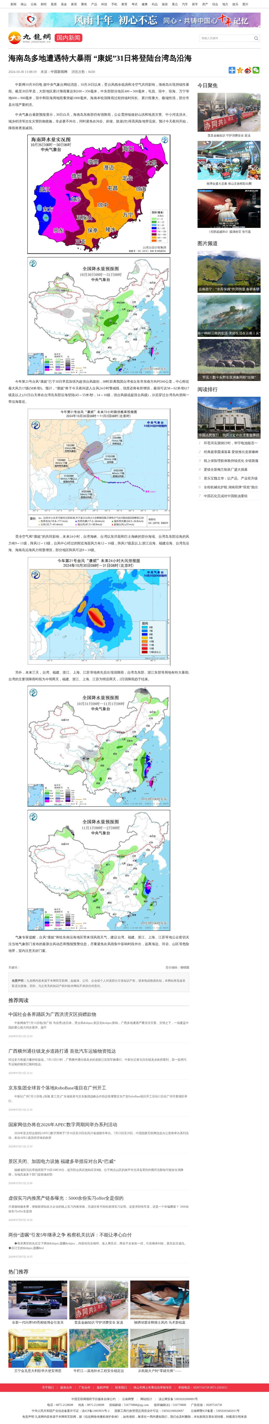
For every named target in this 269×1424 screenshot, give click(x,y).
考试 (134, 4)
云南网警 (128, 1399)
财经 (44, 4)
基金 (64, 4)
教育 (124, 4)
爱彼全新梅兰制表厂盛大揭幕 (226, 469)
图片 (245, 4)
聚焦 (84, 4)
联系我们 (121, 1387)
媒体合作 (66, 1387)
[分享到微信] (256, 70)
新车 (195, 4)
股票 (54, 4)
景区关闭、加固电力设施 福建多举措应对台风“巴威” (62, 1161)
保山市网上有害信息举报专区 (152, 1387)
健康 (145, 4)
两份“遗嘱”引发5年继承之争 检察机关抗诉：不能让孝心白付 (70, 1234)
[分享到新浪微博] (248, 70)
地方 (225, 4)
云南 (34, 4)
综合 (215, 4)
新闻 (13, 4)
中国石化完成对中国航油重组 (226, 496)
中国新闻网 (59, 72)
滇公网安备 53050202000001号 (178, 1399)
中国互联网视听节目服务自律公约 (93, 1399)
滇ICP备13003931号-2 (96, 1410)
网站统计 (146, 1399)
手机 (114, 4)
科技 (104, 4)
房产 (205, 4)
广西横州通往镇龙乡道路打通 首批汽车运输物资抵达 (62, 1051)
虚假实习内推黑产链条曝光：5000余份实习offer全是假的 (66, 1198)
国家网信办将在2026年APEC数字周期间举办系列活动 (62, 1124)
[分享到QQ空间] (240, 70)
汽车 (185, 4)
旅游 (165, 4)
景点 (175, 4)
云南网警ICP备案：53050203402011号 (215, 1410)
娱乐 (235, 4)
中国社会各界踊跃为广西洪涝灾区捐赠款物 (52, 1014)
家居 (74, 4)
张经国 (184, 967)
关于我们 (48, 1387)
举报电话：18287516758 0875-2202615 (202, 1387)
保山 (23, 4)
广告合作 (84, 1387)
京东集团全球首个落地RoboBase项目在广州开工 (57, 1087)
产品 (94, 4)
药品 (155, 4)
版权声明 (103, 1387)
